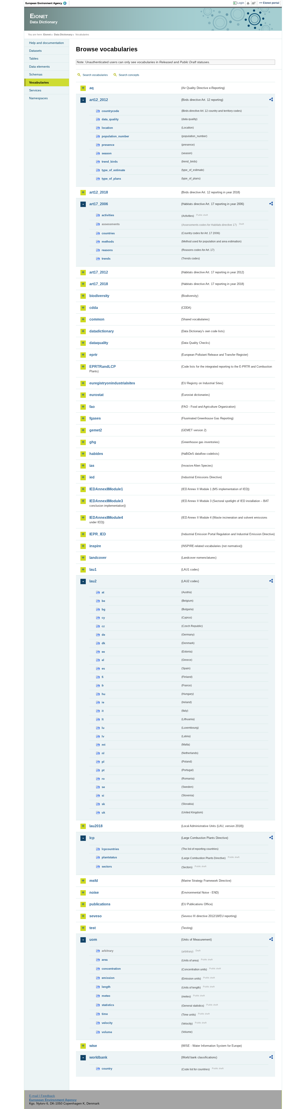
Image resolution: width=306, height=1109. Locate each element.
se (103, 787)
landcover (97, 558)
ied (92, 477)
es (103, 668)
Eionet (47, 34)
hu (103, 694)
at (103, 592)
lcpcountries (110, 849)
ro (103, 778)
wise (93, 1046)
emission (108, 978)
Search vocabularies (95, 75)
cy (103, 617)
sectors (107, 866)
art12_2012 (98, 100)
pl (103, 761)
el (103, 660)
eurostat (96, 395)
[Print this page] (248, 3)
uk (103, 812)
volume (107, 1032)
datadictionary (101, 331)
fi (102, 677)
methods (108, 241)
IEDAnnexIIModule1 (106, 489)
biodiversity (99, 296)
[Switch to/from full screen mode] (254, 3)
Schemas (35, 74)
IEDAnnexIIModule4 (106, 517)
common (96, 319)
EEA (47, 3)
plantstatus (109, 857)
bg (103, 609)
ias (91, 465)
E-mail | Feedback (42, 1096)
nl (103, 753)
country (107, 1068)
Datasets (35, 50)
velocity (107, 1023)
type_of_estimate (113, 170)
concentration (111, 968)
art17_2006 (98, 204)
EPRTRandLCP (102, 366)
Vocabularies (39, 82)
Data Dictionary (63, 34)
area (105, 959)
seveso (95, 916)
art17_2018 (98, 284)
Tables (33, 58)
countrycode (110, 111)
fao (92, 407)
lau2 (93, 581)
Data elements (39, 66)
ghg (92, 442)
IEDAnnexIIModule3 (106, 501)
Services (35, 90)
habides (96, 454)
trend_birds (110, 161)
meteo (106, 995)
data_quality (110, 119)
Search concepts (129, 75)
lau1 (93, 569)
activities (108, 215)
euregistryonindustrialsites (112, 383)
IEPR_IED (97, 534)
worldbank (98, 1057)
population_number (115, 136)
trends (106, 258)
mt (103, 744)
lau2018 (96, 826)
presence (108, 144)
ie (103, 702)
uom (93, 939)
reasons (107, 250)
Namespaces (38, 98)
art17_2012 (98, 272)
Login (240, 3)
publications (99, 904)
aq (91, 88)
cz (103, 626)
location (107, 127)
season (107, 153)
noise (94, 892)
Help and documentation (46, 43)
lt (102, 719)
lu (103, 728)
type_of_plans (111, 178)
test (92, 928)
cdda (93, 308)
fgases (95, 418)
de (103, 634)
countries (108, 233)
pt (103, 770)
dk (103, 643)
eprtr (93, 355)
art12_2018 (98, 192)
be (103, 601)
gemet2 (95, 430)
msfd (93, 881)
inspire (95, 546)
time (105, 1014)
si (103, 795)
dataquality (98, 343)
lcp (92, 838)
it (102, 711)
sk (103, 804)
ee (103, 651)
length (106, 986)
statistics (108, 1005)
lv (103, 736)
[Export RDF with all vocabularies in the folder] (271, 100)
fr (103, 685)
